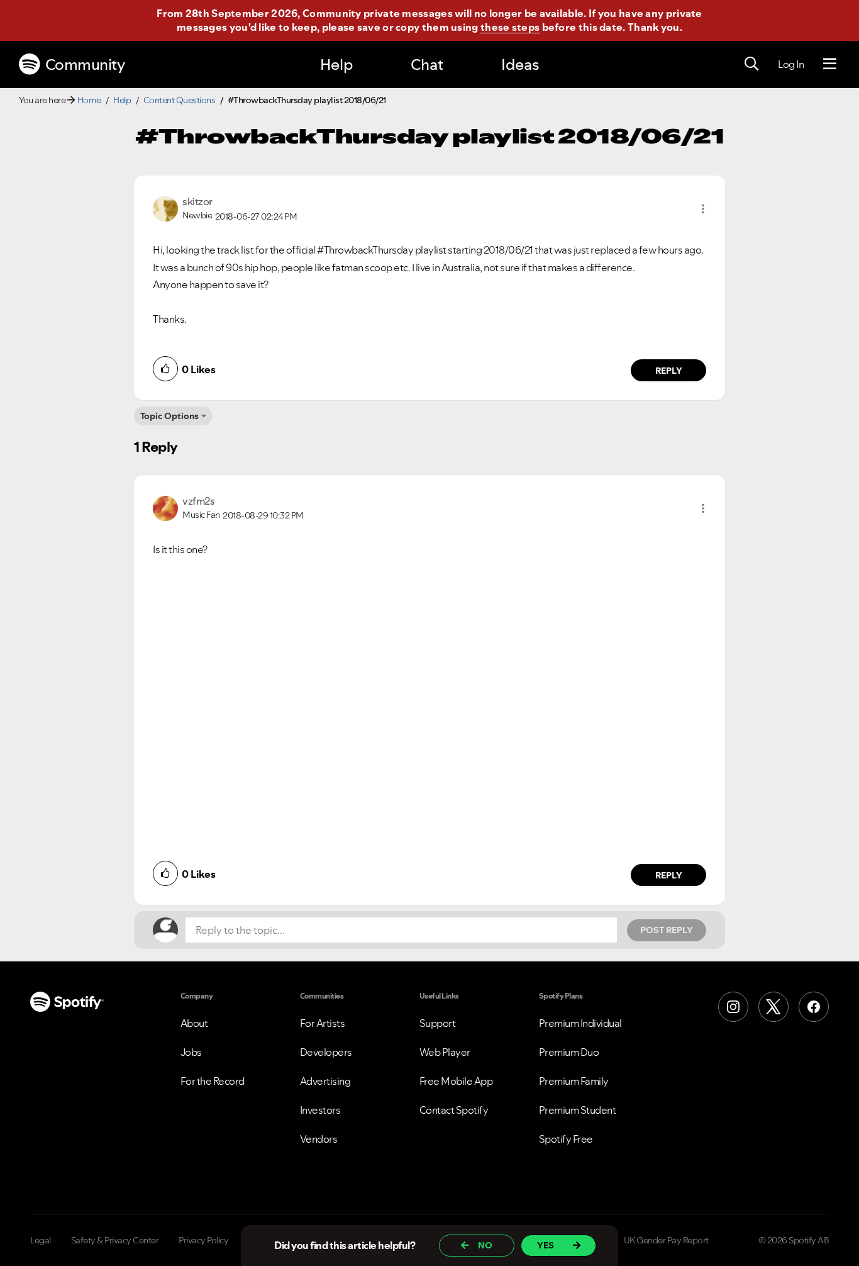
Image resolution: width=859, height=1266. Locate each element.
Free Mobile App (456, 1081)
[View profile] (165, 208)
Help (336, 64)
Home (89, 100)
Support (437, 1023)
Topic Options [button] (169, 416)
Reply (668, 370)
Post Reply (666, 930)
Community (85, 64)
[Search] (751, 64)
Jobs (191, 1052)
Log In (791, 64)
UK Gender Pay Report (666, 1240)
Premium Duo (569, 1052)
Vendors (319, 1139)
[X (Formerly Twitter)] (773, 1007)
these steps (510, 27)
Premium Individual (580, 1023)
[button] (703, 208)
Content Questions (179, 100)
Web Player (444, 1052)
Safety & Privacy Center (115, 1240)
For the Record (212, 1081)
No (485, 1245)
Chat (427, 64)
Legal (40, 1240)
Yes (545, 1245)
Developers (326, 1052)
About (194, 1023)
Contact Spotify (454, 1110)
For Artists (322, 1023)
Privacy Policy (203, 1240)
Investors (320, 1110)
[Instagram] (733, 1007)
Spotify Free (566, 1139)
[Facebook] (814, 1007)
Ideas (520, 64)
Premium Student (577, 1110)
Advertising (325, 1081)
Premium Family (574, 1081)
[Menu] (829, 64)
